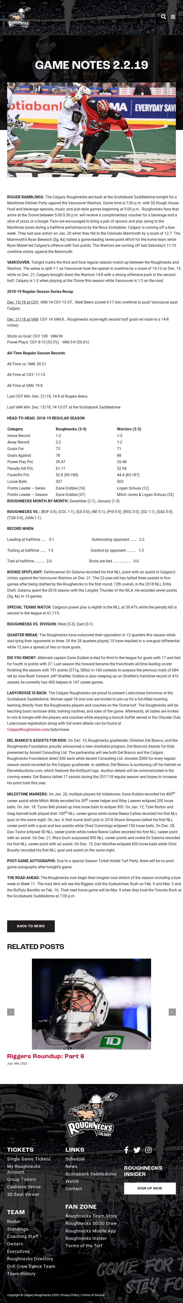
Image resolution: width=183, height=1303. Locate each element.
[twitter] (137, 1150)
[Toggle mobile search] (163, 16)
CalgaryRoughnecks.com (28, 729)
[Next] (172, 1012)
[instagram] (148, 1150)
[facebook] (126, 1150)
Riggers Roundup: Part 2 (45, 1057)
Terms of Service (93, 1295)
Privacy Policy (70, 1295)
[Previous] (10, 1012)
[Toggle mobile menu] (173, 16)
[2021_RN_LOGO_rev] (91, 1094)
